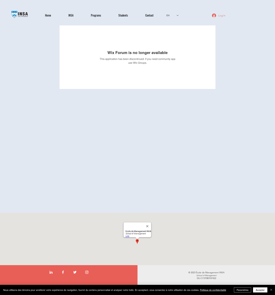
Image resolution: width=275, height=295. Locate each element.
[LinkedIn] (51, 272)
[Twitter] (75, 272)
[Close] (271, 289)
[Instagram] (87, 272)
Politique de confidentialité (213, 290)
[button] (77, 15)
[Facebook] (63, 272)
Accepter (260, 290)
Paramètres (242, 290)
